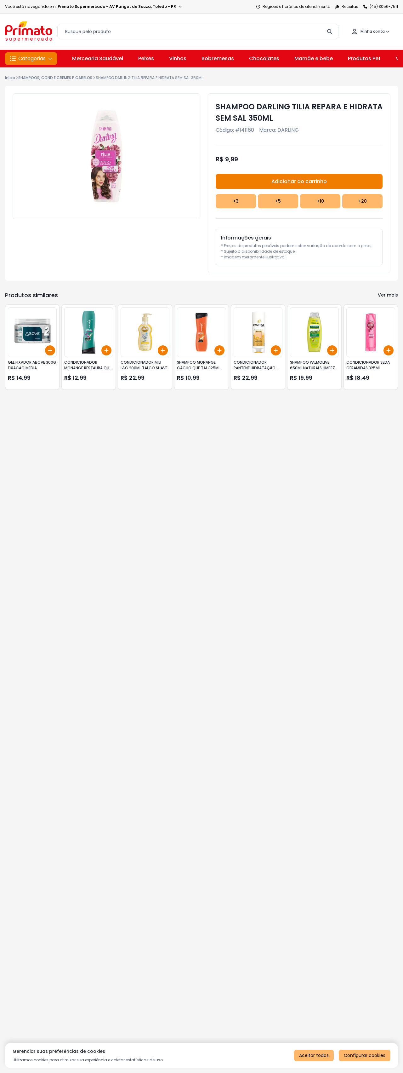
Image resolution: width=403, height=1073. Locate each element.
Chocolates (264, 58)
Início (10, 77)
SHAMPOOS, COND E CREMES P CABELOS (55, 77)
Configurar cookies (364, 1055)
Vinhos (177, 58)
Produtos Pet (364, 58)
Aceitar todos (314, 1055)
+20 (362, 201)
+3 (236, 201)
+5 (278, 201)
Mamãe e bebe (313, 58)
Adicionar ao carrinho (299, 181)
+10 (320, 201)
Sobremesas (218, 58)
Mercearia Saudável (97, 58)
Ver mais (388, 295)
